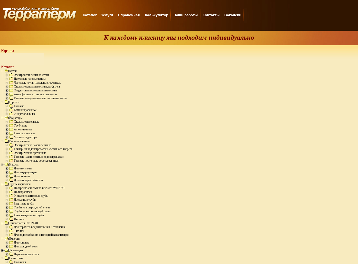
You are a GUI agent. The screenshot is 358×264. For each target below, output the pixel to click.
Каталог (90, 15)
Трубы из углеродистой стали (32, 207)
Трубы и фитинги (19, 184)
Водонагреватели (19, 141)
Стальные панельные (26, 121)
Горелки (14, 102)
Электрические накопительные (32, 145)
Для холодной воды (26, 246)
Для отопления (23, 168)
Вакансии (232, 15)
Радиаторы (15, 117)
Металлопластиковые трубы (31, 195)
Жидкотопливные (24, 114)
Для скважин (22, 176)
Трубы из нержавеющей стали (32, 211)
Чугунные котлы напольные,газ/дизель (37, 82)
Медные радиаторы (26, 137)
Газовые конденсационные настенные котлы (40, 98)
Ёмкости (14, 238)
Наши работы (185, 15)
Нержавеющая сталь (26, 254)
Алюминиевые (23, 129)
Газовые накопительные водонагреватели (39, 156)
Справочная (129, 15)
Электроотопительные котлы (31, 75)
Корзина (7, 51)
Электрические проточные (30, 153)
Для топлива (21, 242)
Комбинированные (25, 110)
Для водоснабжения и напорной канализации (41, 234)
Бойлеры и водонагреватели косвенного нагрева (43, 149)
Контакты (211, 15)
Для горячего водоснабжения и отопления (40, 227)
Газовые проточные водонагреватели (36, 160)
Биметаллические (24, 133)
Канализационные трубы (29, 215)
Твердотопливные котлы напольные (35, 90)
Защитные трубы (24, 203)
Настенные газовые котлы (30, 78)
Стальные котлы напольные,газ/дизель (37, 86)
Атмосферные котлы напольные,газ (35, 94)
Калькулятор (156, 15)
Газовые (19, 106)
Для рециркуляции (25, 172)
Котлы (13, 71)
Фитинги (19, 219)
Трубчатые (20, 125)
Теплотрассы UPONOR (23, 223)
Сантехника (16, 258)
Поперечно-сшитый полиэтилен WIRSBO (39, 188)
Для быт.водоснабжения (28, 180)
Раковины (20, 262)
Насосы (14, 164)
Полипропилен (23, 192)
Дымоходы (16, 250)
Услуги (107, 15)
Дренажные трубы (25, 199)
